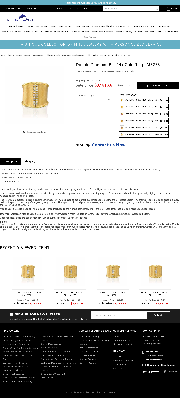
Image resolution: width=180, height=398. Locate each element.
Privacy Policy (119, 364)
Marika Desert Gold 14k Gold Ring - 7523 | (146, 127)
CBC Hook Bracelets (138, 26)
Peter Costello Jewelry (102, 31)
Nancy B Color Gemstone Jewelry (56, 359)
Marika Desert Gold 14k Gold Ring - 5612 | (146, 100)
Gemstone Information (89, 351)
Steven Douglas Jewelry (56, 31)
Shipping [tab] (30, 161)
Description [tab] (11, 161)
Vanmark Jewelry (17, 26)
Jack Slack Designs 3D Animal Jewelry (58, 363)
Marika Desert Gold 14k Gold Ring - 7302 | (146, 114)
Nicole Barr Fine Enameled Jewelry (19, 378)
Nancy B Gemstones (144, 31)
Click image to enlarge (36, 132)
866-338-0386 (13, 8)
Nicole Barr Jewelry (11, 31)
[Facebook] (170, 372)
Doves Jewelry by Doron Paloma (18, 340)
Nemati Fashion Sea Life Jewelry (17, 352)
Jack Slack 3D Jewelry (167, 31)
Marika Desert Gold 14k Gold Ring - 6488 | (146, 134)
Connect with (151, 372)
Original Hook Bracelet (13, 374)
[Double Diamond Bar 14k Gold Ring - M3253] (34, 123)
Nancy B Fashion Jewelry (52, 355)
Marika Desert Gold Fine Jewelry (17, 381)
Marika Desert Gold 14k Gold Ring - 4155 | (146, 107)
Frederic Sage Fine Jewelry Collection (20, 348)
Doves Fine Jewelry (37, 26)
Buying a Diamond (87, 359)
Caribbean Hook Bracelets (15, 363)
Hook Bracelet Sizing (89, 336)
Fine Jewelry (90, 37)
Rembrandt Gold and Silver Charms (109, 26)
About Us (87, 8)
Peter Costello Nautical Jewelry (55, 351)
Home (60, 8)
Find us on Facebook (122, 344)
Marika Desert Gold (33, 31)
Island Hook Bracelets (160, 26)
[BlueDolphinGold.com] (21, 21)
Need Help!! (83, 145)
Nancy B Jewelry (124, 31)
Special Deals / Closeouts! (53, 374)
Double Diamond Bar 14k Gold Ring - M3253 (27, 293)
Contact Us (31, 8)
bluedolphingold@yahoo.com (161, 365)
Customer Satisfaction (123, 360)
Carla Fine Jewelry (80, 31)
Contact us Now (109, 145)
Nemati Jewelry (81, 26)
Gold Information (87, 355)
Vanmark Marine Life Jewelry (16, 344)
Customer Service (121, 340)
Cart (174, 8)
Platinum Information (88, 348)
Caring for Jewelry (87, 363)
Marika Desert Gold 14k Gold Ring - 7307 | (146, 121)
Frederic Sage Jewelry (60, 26)
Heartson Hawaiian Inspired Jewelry (19, 336)
